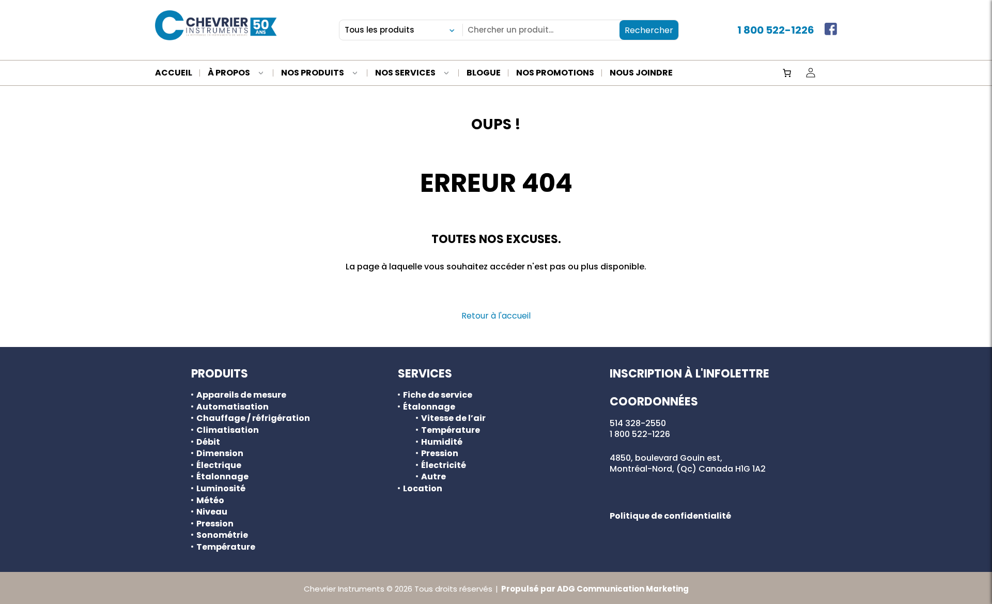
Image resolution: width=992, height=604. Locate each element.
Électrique (218, 465)
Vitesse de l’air (453, 418)
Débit (208, 442)
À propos (229, 73)
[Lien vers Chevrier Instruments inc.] (216, 25)
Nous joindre (641, 73)
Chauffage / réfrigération (253, 418)
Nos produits (312, 73)
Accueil (173, 73)
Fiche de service (437, 395)
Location (422, 488)
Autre (433, 476)
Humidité (441, 442)
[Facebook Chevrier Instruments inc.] (831, 30)
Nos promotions (555, 73)
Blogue (484, 73)
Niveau (211, 512)
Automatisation (232, 407)
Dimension (219, 453)
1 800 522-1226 (775, 30)
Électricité (443, 465)
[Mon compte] (810, 73)
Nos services (405, 73)
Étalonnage (222, 476)
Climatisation (227, 430)
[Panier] (787, 73)
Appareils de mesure (241, 395)
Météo (210, 500)
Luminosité (220, 488)
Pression (215, 523)
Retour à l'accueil (496, 316)
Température (225, 547)
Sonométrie (222, 535)
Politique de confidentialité (670, 516)
